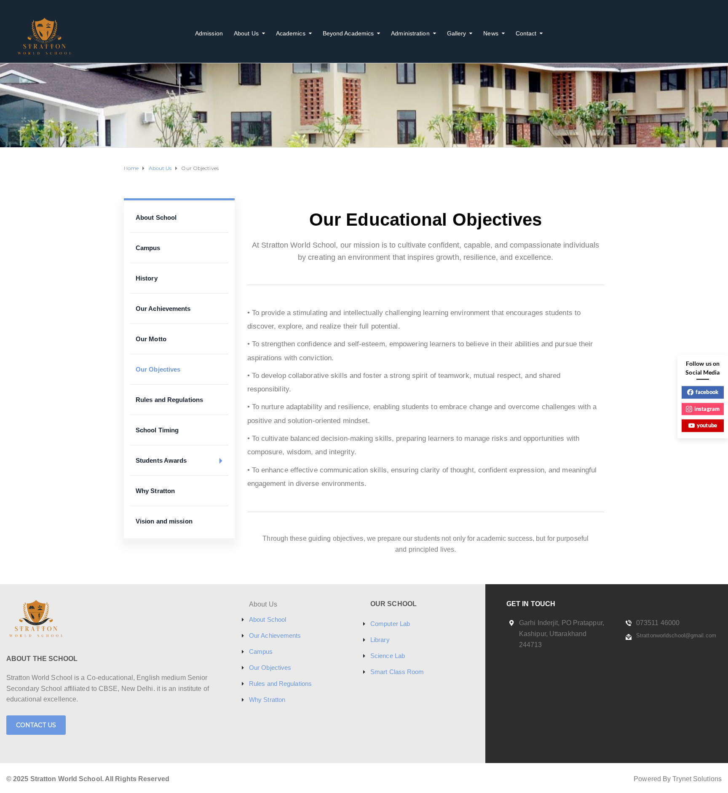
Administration (410, 33)
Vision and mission (164, 521)
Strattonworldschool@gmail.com (676, 635)
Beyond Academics (348, 33)
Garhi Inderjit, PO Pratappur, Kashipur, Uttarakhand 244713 (561, 633)
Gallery (456, 33)
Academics (290, 33)
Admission (209, 33)
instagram (707, 408)
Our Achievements (163, 308)
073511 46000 (658, 622)
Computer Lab (390, 623)
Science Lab (387, 655)
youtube (707, 425)
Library (380, 639)
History (147, 278)
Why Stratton (155, 490)
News (490, 33)
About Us (246, 33)
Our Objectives (158, 369)
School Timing (157, 430)
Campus (148, 247)
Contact (526, 33)
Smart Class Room (397, 671)
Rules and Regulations (169, 399)
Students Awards (161, 460)
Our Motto (151, 339)
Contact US (36, 725)
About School (156, 217)
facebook (707, 391)
